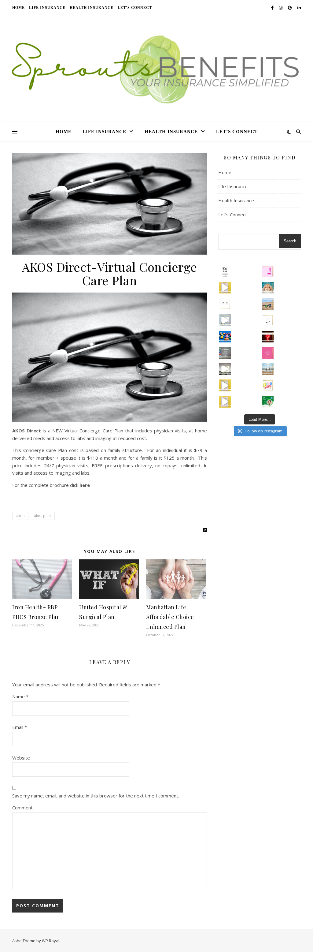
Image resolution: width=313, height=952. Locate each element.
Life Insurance (47, 8)
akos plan (42, 515)
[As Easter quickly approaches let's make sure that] (225, 336)
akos (20, 515)
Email (19, 727)
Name (20, 696)
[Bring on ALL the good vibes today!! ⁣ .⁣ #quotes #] (268, 385)
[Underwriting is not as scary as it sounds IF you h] (225, 353)
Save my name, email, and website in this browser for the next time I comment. (95, 796)
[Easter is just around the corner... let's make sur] (268, 287)
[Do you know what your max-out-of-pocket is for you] (225, 385)
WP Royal (50, 940)
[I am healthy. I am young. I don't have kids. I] (225, 320)
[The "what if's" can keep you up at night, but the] (268, 336)
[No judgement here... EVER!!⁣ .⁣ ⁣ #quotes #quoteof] (268, 353)
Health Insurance (91, 8)
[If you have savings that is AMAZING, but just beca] (268, 402)
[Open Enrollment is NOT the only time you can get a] (225, 287)
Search (290, 241)
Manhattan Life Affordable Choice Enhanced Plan (170, 616)
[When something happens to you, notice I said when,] (225, 369)
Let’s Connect (135, 8)
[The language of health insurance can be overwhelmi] (225, 402)
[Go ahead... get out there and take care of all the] (268, 271)
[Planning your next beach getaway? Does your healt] (268, 304)
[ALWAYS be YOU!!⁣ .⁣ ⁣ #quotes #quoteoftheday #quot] (225, 304)
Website (21, 758)
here (84, 485)
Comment (22, 808)
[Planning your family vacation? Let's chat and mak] (268, 369)
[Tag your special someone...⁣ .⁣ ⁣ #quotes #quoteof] (268, 320)
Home (18, 8)
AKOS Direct (26, 430)
